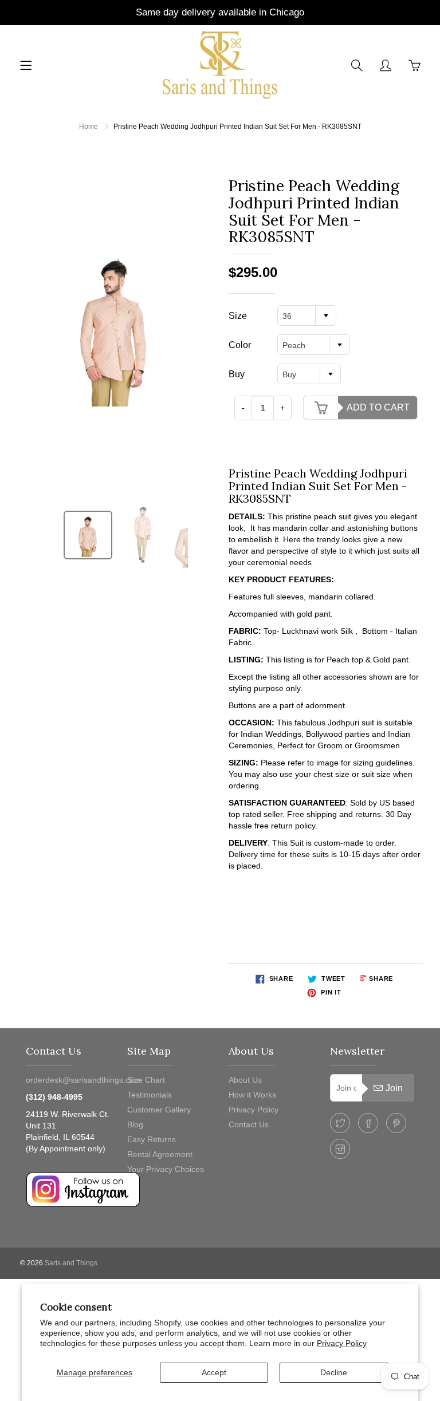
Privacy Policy (342, 1343)
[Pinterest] (396, 1123)
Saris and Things (71, 1263)
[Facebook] (368, 1123)
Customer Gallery (159, 1109)
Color (240, 345)
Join (394, 1088)
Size (238, 316)
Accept (214, 1372)
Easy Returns (151, 1139)
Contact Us (249, 1124)
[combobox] (306, 315)
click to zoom (118, 326)
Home (88, 127)
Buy (237, 374)
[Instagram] (340, 1149)
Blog (135, 1124)
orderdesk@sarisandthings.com (83, 1079)
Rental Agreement (159, 1154)
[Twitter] (340, 1123)
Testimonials (149, 1094)
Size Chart (146, 1079)
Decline (333, 1372)
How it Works (252, 1094)
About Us (245, 1079)
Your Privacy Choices (165, 1169)
